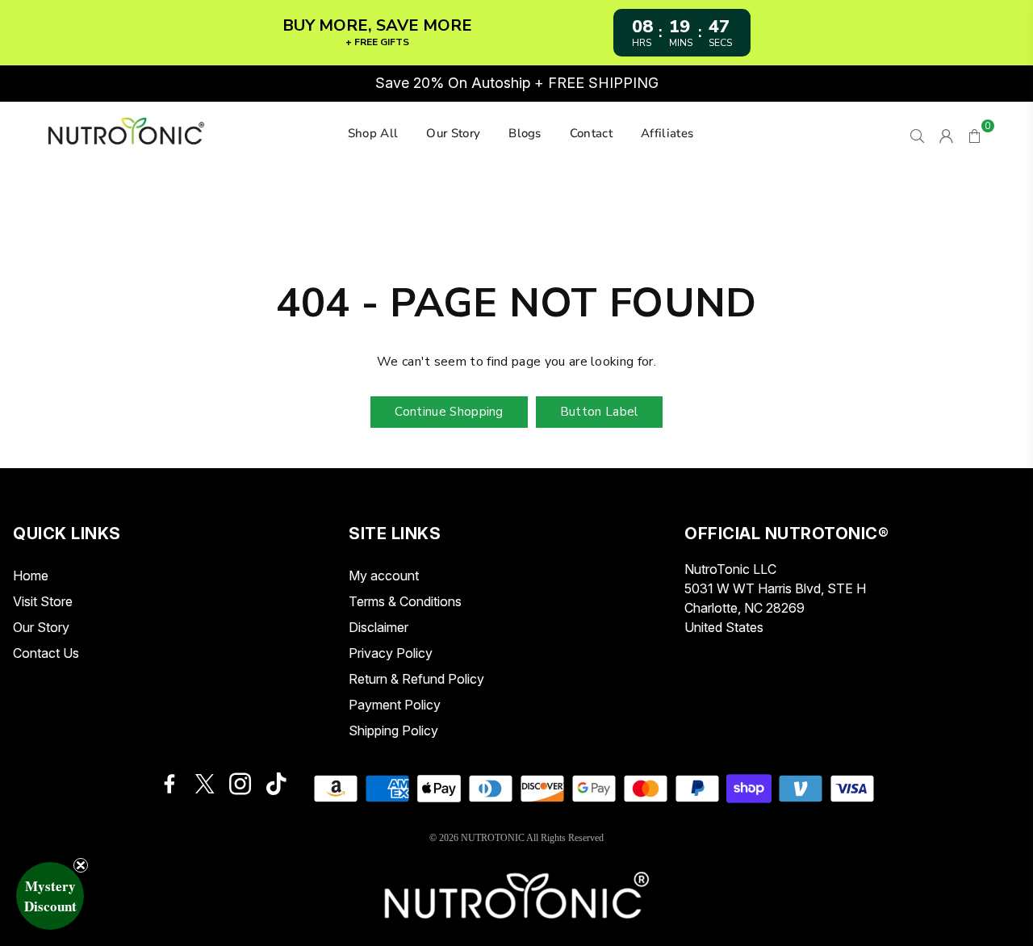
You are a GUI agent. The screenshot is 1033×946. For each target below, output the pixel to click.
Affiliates (667, 133)
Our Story (453, 133)
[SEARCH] (917, 134)
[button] (50, 896)
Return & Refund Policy (416, 679)
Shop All (373, 133)
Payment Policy (395, 705)
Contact (591, 133)
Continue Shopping (449, 412)
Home (30, 575)
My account (384, 575)
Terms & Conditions (405, 601)
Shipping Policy (393, 730)
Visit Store (43, 601)
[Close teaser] (80, 865)
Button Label (599, 412)
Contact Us (46, 653)
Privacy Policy (391, 653)
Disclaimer (378, 627)
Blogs (525, 133)
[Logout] (946, 134)
